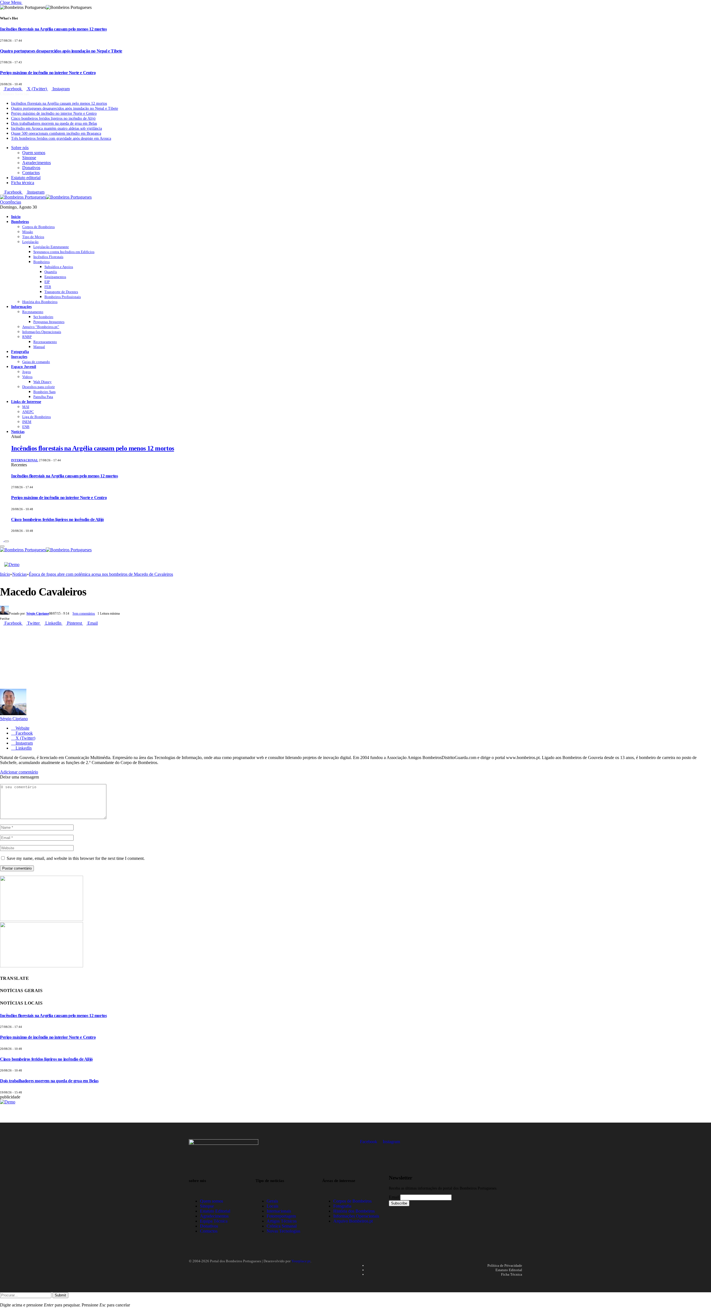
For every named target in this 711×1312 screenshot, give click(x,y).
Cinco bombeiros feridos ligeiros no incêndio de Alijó (53, 118)
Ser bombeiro (43, 317)
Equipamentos (55, 277)
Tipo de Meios (33, 237)
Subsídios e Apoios (58, 267)
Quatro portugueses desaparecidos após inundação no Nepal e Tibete (61, 51)
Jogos (26, 372)
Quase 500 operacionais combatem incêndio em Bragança (56, 133)
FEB (47, 287)
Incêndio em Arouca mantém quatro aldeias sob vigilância (56, 128)
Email (394, 1197)
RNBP (27, 337)
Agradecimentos (36, 162)
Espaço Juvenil (23, 366)
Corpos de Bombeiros (38, 227)
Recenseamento (45, 342)
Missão (27, 232)
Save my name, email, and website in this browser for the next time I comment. (76, 858)
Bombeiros (20, 221)
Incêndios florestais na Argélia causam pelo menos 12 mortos (53, 29)
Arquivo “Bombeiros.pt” (40, 327)
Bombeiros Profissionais (62, 297)
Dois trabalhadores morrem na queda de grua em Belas (54, 123)
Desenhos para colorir (38, 387)
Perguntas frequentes (48, 322)
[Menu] (6, 541)
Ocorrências (10, 202)
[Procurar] (2, 539)
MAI (25, 407)
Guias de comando (36, 362)
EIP (47, 282)
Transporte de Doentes (61, 292)
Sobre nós (20, 147)
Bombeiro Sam (44, 392)
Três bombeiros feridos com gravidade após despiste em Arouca (61, 138)
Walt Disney (42, 382)
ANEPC (28, 412)
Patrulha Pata (43, 397)
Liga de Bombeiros (36, 417)
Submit (60, 1295)
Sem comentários (83, 613)
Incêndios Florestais (48, 257)
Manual (39, 347)
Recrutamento (32, 312)
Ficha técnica (22, 182)
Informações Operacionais (41, 332)
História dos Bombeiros (39, 302)
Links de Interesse (26, 401)
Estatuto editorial (26, 177)
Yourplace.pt (301, 1261)
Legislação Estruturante (51, 247)
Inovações (19, 356)
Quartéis (50, 272)
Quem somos (33, 152)
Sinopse (29, 157)
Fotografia (20, 351)
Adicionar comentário (19, 772)
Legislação (30, 242)
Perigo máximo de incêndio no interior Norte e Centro (48, 72)
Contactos (31, 172)
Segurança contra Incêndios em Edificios (63, 252)
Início (16, 216)
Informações (21, 306)
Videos (27, 377)
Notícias (17, 431)
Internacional (24, 460)
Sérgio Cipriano (37, 613)
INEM (26, 422)
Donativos (31, 167)
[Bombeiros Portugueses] (46, 197)
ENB (25, 427)
